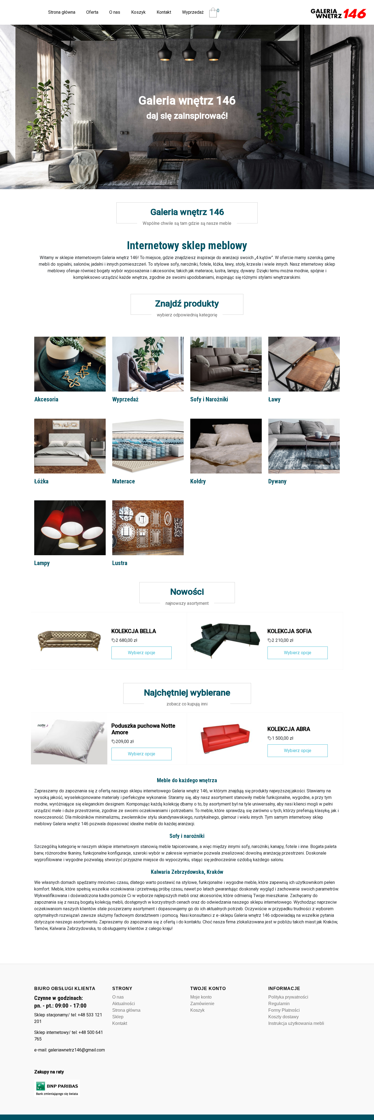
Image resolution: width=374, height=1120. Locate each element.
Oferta (92, 12)
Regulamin (279, 1003)
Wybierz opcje (141, 652)
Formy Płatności (284, 1010)
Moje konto (201, 997)
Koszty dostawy (283, 1016)
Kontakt (164, 12)
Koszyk (138, 12)
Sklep (117, 1016)
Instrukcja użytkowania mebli (296, 1023)
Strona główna (61, 12)
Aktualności (123, 1003)
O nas (114, 12)
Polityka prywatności (288, 997)
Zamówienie (202, 1003)
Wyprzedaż (193, 12)
